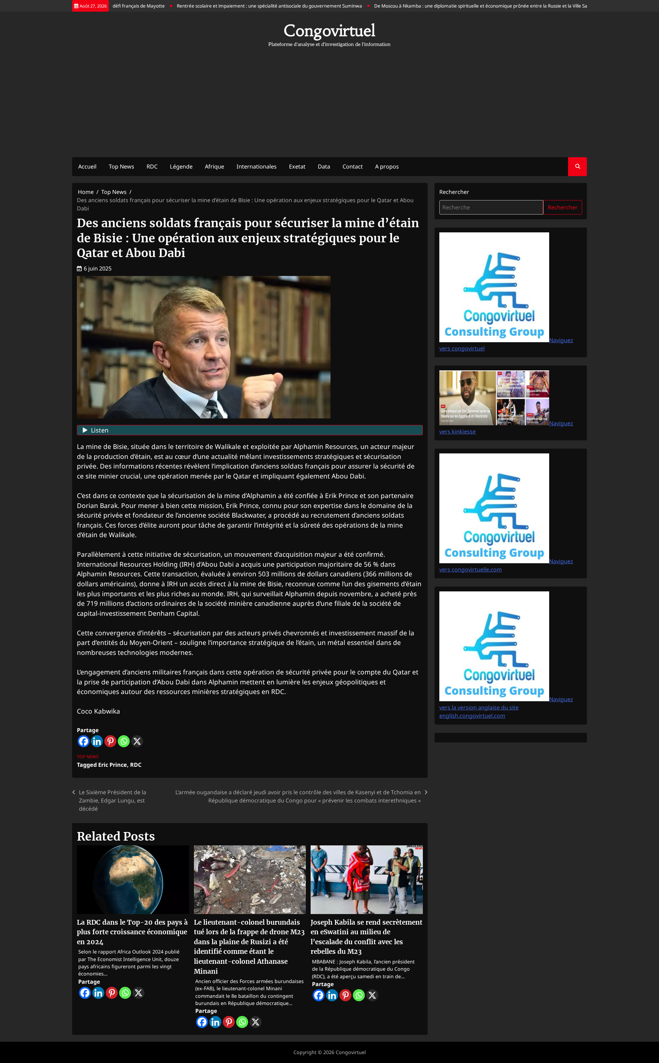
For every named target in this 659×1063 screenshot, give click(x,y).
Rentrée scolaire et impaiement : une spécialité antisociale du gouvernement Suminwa (250, 6)
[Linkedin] (97, 741)
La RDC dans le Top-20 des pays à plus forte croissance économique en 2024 (132, 932)
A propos (387, 166)
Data (324, 166)
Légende (181, 166)
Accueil (87, 166)
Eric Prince (112, 765)
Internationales (256, 166)
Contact (353, 166)
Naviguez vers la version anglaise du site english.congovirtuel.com (506, 707)
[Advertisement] (329, 99)
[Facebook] (84, 741)
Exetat (297, 166)
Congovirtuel (329, 30)
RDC (152, 166)
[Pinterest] (110, 741)
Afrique (214, 166)
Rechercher (454, 192)
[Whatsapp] (124, 741)
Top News (121, 166)
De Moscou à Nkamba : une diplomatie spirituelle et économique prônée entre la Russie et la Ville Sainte (466, 6)
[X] (137, 741)
